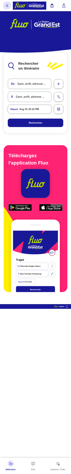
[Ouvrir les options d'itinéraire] (58, 109)
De (13, 83)
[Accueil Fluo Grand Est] (29, 6)
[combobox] (30, 84)
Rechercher (35, 122)
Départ (14, 109)
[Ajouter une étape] (58, 84)
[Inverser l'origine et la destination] (58, 96)
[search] (34, 84)
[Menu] (7, 5)
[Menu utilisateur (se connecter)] (64, 5)
